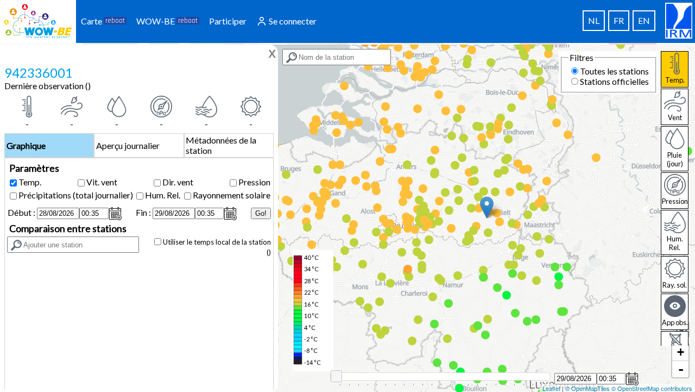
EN (644, 20)
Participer (228, 21)
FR (619, 20)
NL (593, 20)
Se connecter (292, 21)
